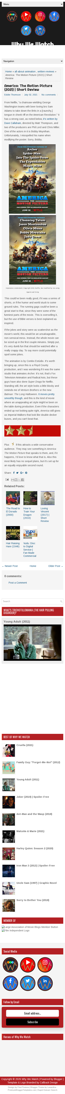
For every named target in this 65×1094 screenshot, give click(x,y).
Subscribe (32, 1022)
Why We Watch (32, 44)
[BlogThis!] (16, 479)
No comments (49, 94)
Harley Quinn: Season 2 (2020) (34, 848)
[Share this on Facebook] (13, 472)
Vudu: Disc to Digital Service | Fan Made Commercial (29, 549)
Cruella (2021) (24, 745)
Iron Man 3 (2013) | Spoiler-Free (35, 865)
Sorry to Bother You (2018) (32, 900)
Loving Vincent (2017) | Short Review (45, 514)
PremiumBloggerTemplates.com (22, 1090)
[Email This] (12, 479)
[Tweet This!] (17, 472)
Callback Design (49, 1082)
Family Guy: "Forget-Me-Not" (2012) (38, 762)
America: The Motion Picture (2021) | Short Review (28, 87)
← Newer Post (10, 566)
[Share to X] (19, 479)
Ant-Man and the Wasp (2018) (34, 814)
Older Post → (55, 566)
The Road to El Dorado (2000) (13, 511)
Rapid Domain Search (47, 1090)
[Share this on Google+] (21, 472)
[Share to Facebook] (22, 479)
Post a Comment (18, 582)
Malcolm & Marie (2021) (30, 831)
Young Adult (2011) (17, 621)
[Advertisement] (32, 698)
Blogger (58, 1079)
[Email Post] (6, 479)
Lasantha (51, 1087)
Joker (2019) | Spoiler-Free (32, 796)
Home (8, 71)
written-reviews (46, 71)
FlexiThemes (23, 1087)
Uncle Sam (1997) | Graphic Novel (36, 883)
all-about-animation (25, 71)
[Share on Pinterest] (26, 472)
